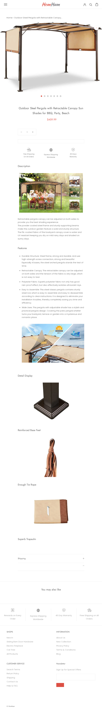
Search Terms (13, 669)
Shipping (22, 558)
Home (9, 17)
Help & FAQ (12, 685)
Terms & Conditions (66, 649)
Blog (58, 653)
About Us (60, 637)
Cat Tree (11, 649)
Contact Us (12, 681)
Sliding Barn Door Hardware (20, 641)
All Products (12, 653)
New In (10, 637)
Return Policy (13, 673)
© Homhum (11, 706)
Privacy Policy (62, 645)
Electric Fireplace (15, 645)
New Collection (63, 641)
